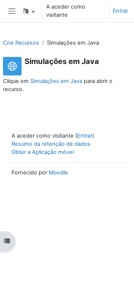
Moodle (58, 172)
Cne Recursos (21, 42)
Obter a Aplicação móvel (43, 152)
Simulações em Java (56, 81)
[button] (29, 11)
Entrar (120, 10)
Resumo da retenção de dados (51, 144)
